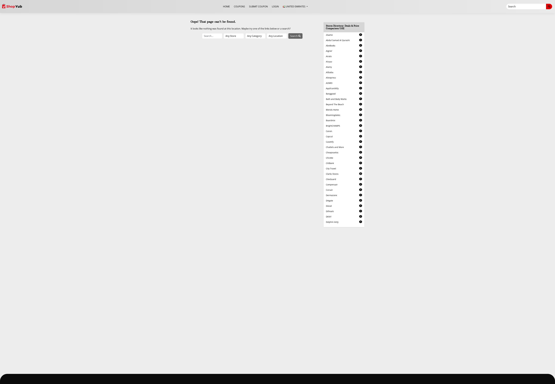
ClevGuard (343, 179)
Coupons (239, 6)
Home (226, 6)
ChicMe (343, 157)
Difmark (343, 211)
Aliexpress (343, 77)
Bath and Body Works (343, 99)
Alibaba (343, 72)
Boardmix (343, 120)
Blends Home (343, 109)
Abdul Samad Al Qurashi (343, 40)
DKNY (343, 216)
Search (294, 36)
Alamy (343, 67)
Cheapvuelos (343, 152)
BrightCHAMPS (343, 125)
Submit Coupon (258, 6)
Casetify (343, 141)
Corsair (343, 190)
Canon (343, 131)
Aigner (343, 51)
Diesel (343, 206)
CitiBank (343, 163)
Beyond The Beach (343, 104)
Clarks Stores (343, 173)
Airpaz (343, 61)
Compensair (343, 184)
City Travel (343, 168)
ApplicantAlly (343, 88)
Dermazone (343, 195)
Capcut (343, 136)
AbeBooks (343, 45)
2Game (343, 35)
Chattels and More (343, 147)
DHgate (343, 200)
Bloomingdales (343, 115)
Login (275, 6)
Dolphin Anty (343, 222)
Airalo (343, 56)
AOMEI (343, 83)
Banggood (343, 93)
